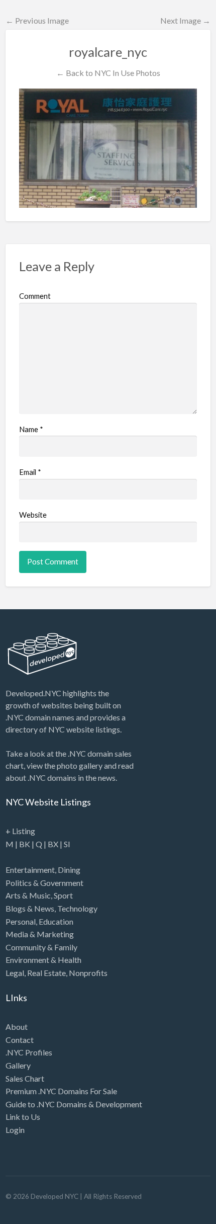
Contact (20, 1039)
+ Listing (20, 831)
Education (56, 921)
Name (31, 429)
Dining (69, 869)
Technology (77, 908)
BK (24, 844)
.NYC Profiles (29, 1052)
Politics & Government (44, 882)
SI (67, 844)
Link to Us (23, 1116)
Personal (21, 921)
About (17, 1026)
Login (15, 1129)
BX (53, 844)
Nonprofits (88, 972)
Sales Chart (25, 1078)
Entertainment (30, 869)
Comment (35, 295)
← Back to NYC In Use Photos (108, 72)
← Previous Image (37, 20)
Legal (15, 972)
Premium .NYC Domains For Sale (61, 1091)
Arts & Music (28, 895)
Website (33, 514)
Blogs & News (30, 908)
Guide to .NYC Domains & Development (74, 1104)
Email (30, 471)
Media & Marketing (40, 934)
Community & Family (41, 947)
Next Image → (185, 20)
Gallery (18, 1065)
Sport (63, 895)
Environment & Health (43, 959)
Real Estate (46, 972)
